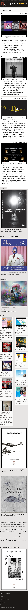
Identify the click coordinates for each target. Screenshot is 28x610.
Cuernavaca (2, 528)
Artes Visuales (7, 524)
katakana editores (21, 531)
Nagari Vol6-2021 (20, 537)
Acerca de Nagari (5, 593)
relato (14, 540)
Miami (9, 536)
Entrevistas (23, 529)
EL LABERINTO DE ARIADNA (8, 529)
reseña (17, 540)
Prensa (2, 605)
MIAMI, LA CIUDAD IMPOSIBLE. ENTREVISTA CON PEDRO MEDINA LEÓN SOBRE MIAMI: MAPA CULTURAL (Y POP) (6, 334)
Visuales (25, 540)
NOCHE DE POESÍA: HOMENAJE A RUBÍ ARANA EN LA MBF (21, 382)
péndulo (2, 540)
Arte (14, 522)
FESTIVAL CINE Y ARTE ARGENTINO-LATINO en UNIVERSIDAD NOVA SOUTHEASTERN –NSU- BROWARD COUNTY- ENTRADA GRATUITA (6, 418)
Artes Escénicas (19, 522)
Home (1, 7)
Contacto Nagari (5, 599)
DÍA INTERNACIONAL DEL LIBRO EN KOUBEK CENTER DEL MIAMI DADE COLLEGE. (21, 330)
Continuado (17, 52)
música (16, 536)
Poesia (9, 540)
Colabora (2, 596)
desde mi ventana (16, 528)
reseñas (21, 540)
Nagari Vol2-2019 (21, 536)
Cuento (24, 526)
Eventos (2, 602)
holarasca (11, 531)
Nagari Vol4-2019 (7, 537)
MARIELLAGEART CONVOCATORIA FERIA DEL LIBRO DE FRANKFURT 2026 (6, 355)
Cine (18, 524)
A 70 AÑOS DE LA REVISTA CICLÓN (20, 348)
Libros (20, 534)
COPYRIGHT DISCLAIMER (7, 608)
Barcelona (13, 524)
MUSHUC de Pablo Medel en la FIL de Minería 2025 (20, 365)
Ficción (2, 531)
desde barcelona (8, 528)
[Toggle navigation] (26, 3)
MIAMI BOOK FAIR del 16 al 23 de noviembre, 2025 (5, 373)
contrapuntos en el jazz (16, 526)
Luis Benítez (2, 536)
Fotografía (7, 531)
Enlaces (16, 529)
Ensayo (19, 529)
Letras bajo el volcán (13, 534)
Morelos (12, 536)
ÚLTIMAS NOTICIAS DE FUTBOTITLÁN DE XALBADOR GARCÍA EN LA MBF (21, 400)
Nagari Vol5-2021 (14, 537)
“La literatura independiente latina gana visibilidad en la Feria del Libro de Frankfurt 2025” (6, 394)
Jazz (16, 531)
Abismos (2, 522)
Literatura (25, 534)
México (6, 536)
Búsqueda (3, 188)
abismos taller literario (8, 522)
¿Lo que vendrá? (3, 543)
